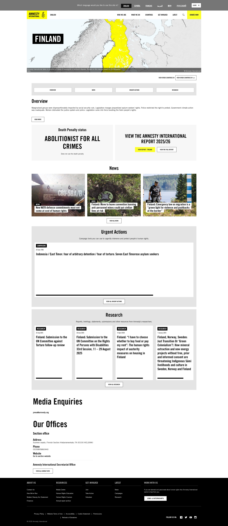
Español (137, 6)
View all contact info (43, 471)
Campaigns (41, 245)
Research (175, 90)
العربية (160, 6)
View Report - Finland (145, 150)
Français (148, 6)
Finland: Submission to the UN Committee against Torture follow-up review (51, 341)
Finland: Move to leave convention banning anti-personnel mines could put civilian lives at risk (114, 207)
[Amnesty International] (37, 15)
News (93, 90)
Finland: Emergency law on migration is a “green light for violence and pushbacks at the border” (168, 207)
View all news (114, 221)
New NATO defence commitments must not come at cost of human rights (58, 209)
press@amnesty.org (41, 412)
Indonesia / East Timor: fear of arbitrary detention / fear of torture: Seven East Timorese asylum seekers (97, 254)
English (126, 6)
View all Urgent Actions (114, 301)
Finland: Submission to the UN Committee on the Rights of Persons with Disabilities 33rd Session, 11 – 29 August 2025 (93, 345)
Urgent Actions (134, 90)
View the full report (166, 150)
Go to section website (42, 456)
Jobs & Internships (155, 498)
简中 (170, 6)
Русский (181, 6)
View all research (114, 384)
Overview (53, 90)
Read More (38, 119)
